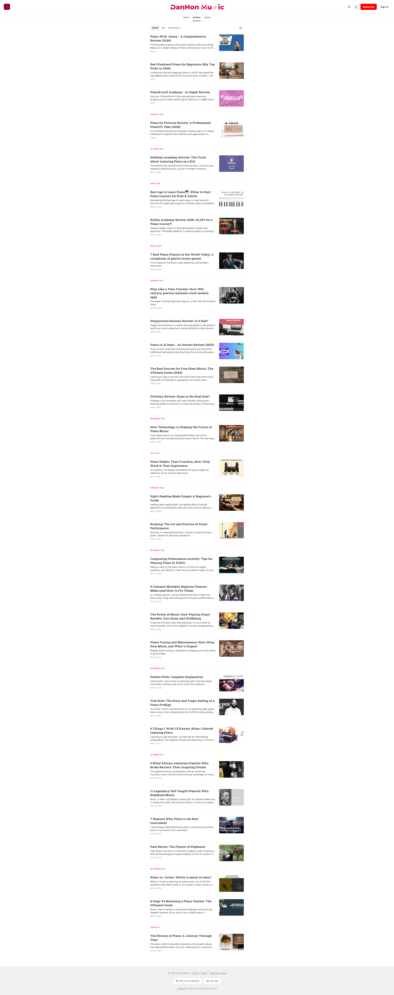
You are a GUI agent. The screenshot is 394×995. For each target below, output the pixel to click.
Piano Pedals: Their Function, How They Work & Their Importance (180, 464)
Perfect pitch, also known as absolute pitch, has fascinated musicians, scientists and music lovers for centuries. (181, 682)
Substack (181, 988)
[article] (197, 45)
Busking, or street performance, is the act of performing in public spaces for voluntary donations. (181, 534)
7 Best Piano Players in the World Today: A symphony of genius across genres (182, 256)
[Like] (152, 211)
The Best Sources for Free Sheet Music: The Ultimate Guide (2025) (181, 370)
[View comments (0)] (174, 83)
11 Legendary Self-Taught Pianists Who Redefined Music (179, 793)
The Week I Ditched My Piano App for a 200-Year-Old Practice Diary (182, 303)
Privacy (195, 973)
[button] (186, 17)
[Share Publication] (356, 7)
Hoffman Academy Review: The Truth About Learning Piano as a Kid (178, 159)
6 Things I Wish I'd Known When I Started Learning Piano (181, 730)
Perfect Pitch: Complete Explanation (176, 677)
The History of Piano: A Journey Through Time (181, 938)
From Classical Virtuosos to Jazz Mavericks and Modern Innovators (179, 264)
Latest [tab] (155, 27)
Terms (204, 973)
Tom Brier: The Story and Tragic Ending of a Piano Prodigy (182, 703)
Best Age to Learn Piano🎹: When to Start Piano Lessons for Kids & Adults (180, 194)
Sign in (384, 6)
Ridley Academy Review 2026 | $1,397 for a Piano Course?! (181, 222)
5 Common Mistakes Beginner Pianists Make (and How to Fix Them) (178, 588)
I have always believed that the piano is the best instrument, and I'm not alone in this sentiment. (182, 828)
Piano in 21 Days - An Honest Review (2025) (182, 345)
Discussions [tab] (174, 27)
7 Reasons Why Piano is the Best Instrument (174, 821)
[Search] (349, 7)
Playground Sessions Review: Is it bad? (179, 321)
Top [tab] (163, 27)
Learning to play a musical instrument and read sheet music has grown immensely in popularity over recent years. (182, 378)
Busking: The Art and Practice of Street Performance (178, 526)
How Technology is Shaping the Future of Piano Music (181, 429)
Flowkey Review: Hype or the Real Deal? (180, 396)
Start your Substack (188, 980)
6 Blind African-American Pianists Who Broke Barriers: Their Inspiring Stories (179, 765)
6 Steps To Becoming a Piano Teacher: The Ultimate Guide (180, 903)
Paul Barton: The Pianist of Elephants (177, 847)
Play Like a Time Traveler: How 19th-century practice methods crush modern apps (179, 293)
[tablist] (165, 28)
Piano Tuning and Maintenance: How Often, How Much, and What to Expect (182, 644)
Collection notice (217, 973)
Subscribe (368, 6)
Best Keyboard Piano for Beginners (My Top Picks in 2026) (182, 66)
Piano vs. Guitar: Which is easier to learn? (181, 877)
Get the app (212, 980)
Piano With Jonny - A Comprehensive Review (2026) (178, 38)
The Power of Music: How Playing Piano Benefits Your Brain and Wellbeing (180, 616)
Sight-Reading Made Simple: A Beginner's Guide (180, 498)
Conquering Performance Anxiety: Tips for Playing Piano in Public (181, 561)
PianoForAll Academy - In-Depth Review (180, 92)
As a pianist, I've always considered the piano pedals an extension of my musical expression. (179, 471)
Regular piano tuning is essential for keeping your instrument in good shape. (182, 652)
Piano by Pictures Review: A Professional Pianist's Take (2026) (180, 125)
